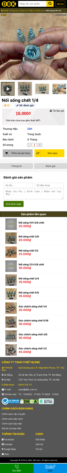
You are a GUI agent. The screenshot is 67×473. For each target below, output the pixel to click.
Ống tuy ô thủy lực (19, 10)
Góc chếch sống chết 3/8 (33, 334)
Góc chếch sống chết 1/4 (33, 306)
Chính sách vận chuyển (13, 414)
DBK (29, 128)
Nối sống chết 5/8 (29, 292)
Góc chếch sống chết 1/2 (33, 348)
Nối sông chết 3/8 (29, 236)
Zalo (6, 454)
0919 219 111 (25, 384)
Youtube (8, 444)
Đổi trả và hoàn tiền (11, 428)
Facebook (9, 439)
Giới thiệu (40, 439)
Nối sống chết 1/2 (28, 250)
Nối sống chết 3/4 (29, 278)
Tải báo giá (58, 110)
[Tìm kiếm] (50, 3)
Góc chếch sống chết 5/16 (33, 320)
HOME (6, 10)
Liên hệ (39, 444)
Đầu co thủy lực (37, 10)
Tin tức (39, 449)
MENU (60, 4)
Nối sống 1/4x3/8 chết (31, 222)
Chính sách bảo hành (12, 418)
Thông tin (16, 166)
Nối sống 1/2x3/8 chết (31, 264)
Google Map (9, 449)
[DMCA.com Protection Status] (29, 401)
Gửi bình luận (13, 204)
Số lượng (8, 144)
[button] (62, 47)
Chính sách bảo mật (12, 423)
